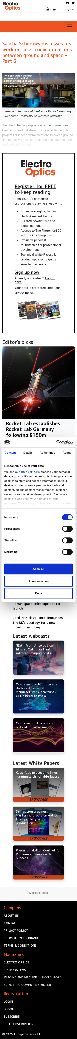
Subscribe (12, 1017)
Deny (38, 593)
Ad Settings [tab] (47, 452)
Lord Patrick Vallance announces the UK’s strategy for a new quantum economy (38, 622)
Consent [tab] (10, 452)
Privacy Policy (16, 930)
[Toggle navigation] (69, 26)
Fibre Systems (15, 970)
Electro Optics (16, 962)
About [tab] (67, 452)
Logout (10, 1009)
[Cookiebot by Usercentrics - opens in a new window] (56, 442)
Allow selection (39, 581)
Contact (11, 923)
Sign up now (27, 272)
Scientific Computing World (27, 985)
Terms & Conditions (20, 945)
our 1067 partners (27, 471)
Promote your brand (21, 938)
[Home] (19, 6)
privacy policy (24, 292)
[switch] (67, 529)
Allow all (38, 568)
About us (11, 916)
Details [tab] (28, 452)
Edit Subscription (18, 1024)
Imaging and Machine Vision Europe (32, 977)
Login (8, 1002)
